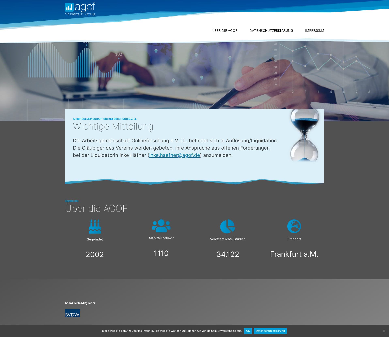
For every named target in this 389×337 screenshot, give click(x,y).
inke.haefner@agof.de (174, 155)
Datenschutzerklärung (271, 31)
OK (248, 330)
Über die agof (224, 31)
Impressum (314, 31)
